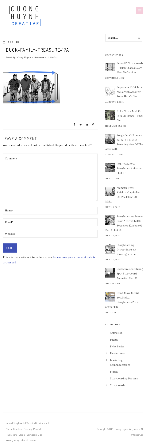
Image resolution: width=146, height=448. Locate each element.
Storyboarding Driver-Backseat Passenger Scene (127, 249)
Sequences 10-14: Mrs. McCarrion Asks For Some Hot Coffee (130, 92)
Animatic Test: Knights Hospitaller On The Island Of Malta (122, 194)
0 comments (40, 57)
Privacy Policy (12, 440)
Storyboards (117, 385)
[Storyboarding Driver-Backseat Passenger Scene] (110, 249)
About (24, 440)
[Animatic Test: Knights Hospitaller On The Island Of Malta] (110, 191)
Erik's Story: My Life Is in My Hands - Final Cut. (130, 116)
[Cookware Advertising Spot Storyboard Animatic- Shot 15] (110, 273)
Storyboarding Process (124, 378)
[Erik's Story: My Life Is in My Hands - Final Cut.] (110, 115)
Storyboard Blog (34, 434)
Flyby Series (117, 346)
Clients (22, 434)
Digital (114, 339)
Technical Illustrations (37, 423)
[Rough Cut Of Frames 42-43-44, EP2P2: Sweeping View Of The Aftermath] (110, 139)
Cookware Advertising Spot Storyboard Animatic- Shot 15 (130, 273)
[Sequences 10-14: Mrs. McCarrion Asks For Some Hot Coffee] (110, 91)
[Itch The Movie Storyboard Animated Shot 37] (110, 167)
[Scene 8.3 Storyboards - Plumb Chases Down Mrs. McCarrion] (110, 67)
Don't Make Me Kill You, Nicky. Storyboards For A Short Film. (122, 299)
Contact (32, 440)
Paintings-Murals (32, 428)
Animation (116, 332)
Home (9, 423)
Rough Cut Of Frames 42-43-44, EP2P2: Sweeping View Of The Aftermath (124, 142)
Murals (114, 371)
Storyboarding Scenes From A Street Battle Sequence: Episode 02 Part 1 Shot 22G (124, 223)
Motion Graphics (14, 428)
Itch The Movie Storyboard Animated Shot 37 (129, 168)
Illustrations (117, 353)
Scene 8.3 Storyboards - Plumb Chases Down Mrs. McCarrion (130, 68)
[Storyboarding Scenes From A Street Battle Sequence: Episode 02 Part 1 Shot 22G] (110, 220)
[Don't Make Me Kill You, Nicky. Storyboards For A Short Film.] (110, 297)
